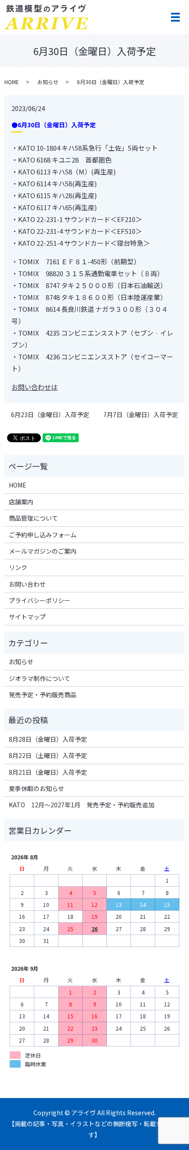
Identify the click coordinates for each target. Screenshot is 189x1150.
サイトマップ (27, 616)
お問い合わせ (27, 584)
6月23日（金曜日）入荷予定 (50, 414)
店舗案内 (21, 501)
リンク (18, 567)
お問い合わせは (34, 387)
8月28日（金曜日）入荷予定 (48, 739)
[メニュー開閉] (175, 17)
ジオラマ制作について (39, 678)
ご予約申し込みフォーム (42, 534)
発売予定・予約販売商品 (42, 694)
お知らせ (47, 81)
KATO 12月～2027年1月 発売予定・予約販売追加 (81, 804)
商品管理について (33, 518)
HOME (11, 81)
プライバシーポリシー (39, 600)
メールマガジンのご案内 (42, 551)
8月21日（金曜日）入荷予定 (48, 772)
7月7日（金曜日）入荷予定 (140, 414)
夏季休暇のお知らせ (36, 788)
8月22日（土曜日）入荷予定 (48, 755)
